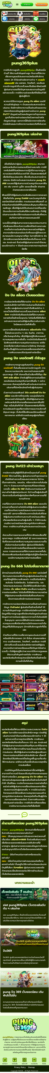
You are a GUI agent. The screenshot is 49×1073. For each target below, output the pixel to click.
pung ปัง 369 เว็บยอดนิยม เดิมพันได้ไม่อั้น (23, 993)
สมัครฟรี (24, 1064)
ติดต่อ (44, 1064)
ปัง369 (7, 951)
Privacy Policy (20, 1067)
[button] (17, 4)
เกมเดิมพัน (34, 1064)
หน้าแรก (4, 1064)
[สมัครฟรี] (24, 1060)
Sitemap (31, 1067)
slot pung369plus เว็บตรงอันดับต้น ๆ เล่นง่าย (24, 907)
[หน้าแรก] (5, 1060)
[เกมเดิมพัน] (34, 1060)
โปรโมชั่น (15, 1064)
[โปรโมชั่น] (15, 1060)
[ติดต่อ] (44, 1060)
